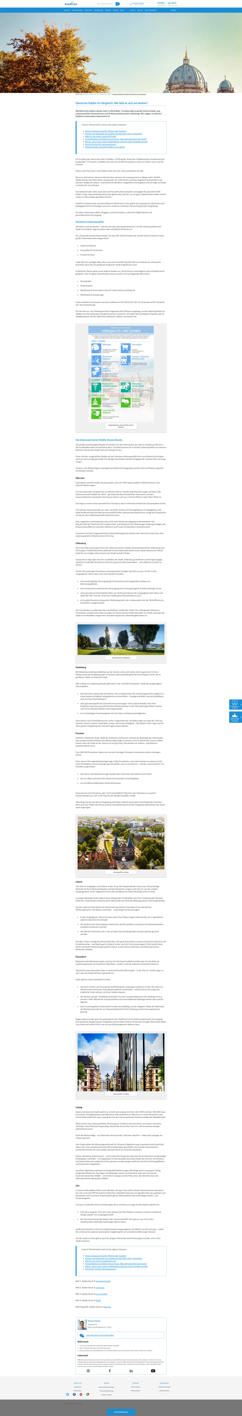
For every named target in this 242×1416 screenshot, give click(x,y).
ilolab (98, 1300)
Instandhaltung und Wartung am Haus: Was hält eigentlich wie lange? (116, 139)
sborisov (107, 1306)
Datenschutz (78, 1390)
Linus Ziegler (101, 1294)
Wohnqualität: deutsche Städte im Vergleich (105, 147)
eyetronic (100, 1287)
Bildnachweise (135, 1390)
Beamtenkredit (164, 1390)
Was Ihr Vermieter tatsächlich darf (100, 136)
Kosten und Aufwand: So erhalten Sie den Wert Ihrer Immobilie (113, 133)
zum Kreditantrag (121, 1412)
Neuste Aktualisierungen (106, 1387)
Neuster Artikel (106, 1395)
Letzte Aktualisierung (106, 1391)
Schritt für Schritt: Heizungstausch (100, 144)
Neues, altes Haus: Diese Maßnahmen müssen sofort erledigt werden (116, 141)
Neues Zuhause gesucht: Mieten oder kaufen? (105, 131)
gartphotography (103, 1281)
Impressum (77, 1387)
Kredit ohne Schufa (164, 1387)
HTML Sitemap (135, 1387)
